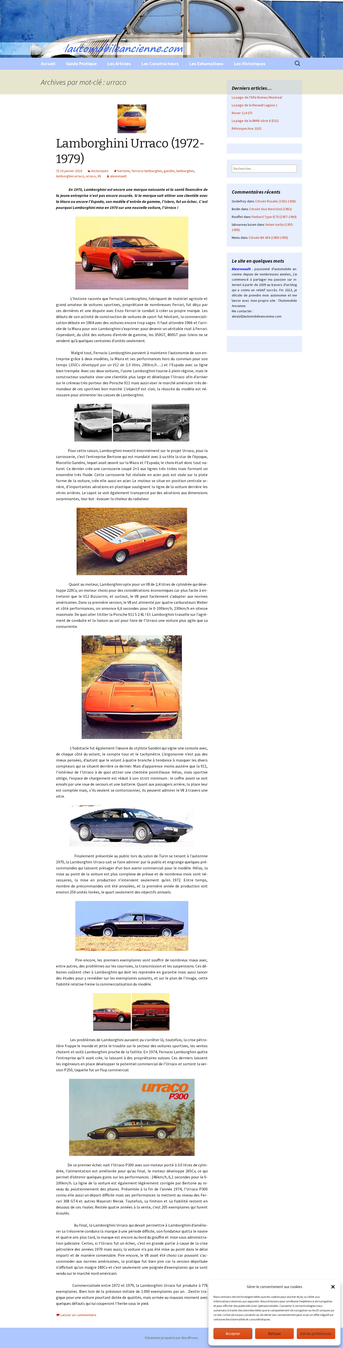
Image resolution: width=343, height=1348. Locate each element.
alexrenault (118, 176)
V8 (99, 176)
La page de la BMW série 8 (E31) (255, 120)
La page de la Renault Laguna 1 (254, 105)
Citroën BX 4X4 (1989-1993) (268, 237)
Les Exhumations (206, 63)
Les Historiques (249, 63)
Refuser (274, 1333)
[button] (332, 1286)
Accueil (48, 63)
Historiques (99, 171)
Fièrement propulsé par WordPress (171, 1337)
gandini (169, 171)
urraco (91, 176)
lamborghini (185, 171)
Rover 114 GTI (242, 113)
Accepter (233, 1333)
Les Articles (119, 63)
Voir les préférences (316, 1333)
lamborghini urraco (70, 176)
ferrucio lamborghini (147, 171)
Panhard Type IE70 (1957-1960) (274, 216)
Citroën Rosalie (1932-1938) (275, 201)
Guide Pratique (81, 63)
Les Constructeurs (160, 63)
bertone (124, 171)
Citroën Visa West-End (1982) (270, 209)
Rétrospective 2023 (246, 128)
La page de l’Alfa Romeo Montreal (257, 97)
